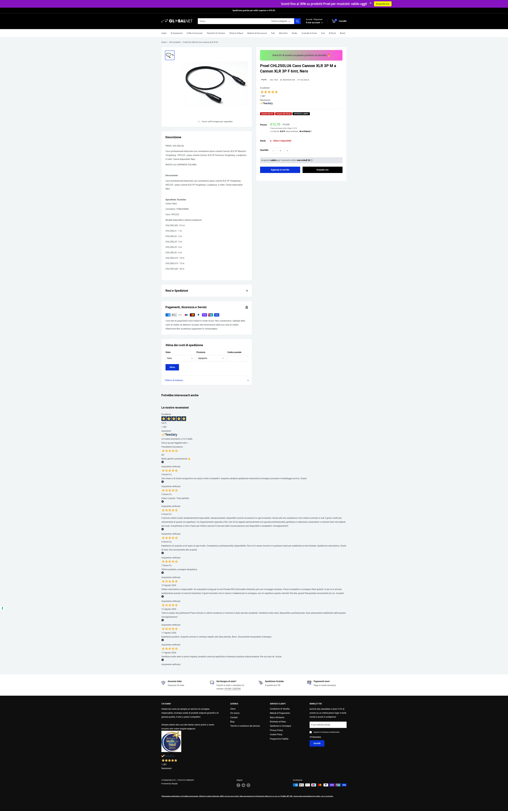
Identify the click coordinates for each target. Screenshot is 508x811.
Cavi (323, 33)
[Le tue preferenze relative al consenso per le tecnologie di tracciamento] (2, 608)
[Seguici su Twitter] (243, 785)
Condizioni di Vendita (280, 709)
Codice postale (234, 352)
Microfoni (283, 33)
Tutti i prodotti (174, 42)
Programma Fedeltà (279, 739)
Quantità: (264, 150)
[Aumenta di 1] (287, 150)
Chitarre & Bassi (236, 33)
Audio (164, 33)
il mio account (313, 22)
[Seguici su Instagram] (248, 785)
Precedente (166, 447)
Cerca (232, 709)
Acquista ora (301, 3)
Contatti (234, 717)
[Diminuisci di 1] (273, 150)
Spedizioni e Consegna (280, 726)
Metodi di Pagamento (280, 713)
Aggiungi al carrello (280, 169)
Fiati (273, 33)
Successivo (177, 447)
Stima (172, 367)
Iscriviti (317, 743)
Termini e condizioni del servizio (245, 726)
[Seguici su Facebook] (238, 785)
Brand (342, 33)
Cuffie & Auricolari (195, 33)
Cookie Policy (276, 734)
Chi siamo (235, 713)
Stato (168, 352)
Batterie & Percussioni (257, 33)
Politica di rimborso (174, 380)
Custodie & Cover (309, 33)
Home (163, 42)
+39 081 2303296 (232, 688)
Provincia (200, 352)
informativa (316, 737)
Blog (232, 721)
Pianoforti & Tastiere (216, 33)
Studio (294, 33)
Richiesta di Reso (278, 721)
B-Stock (332, 33)
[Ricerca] (297, 21)
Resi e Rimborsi (277, 717)
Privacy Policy (276, 730)
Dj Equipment (177, 33)
